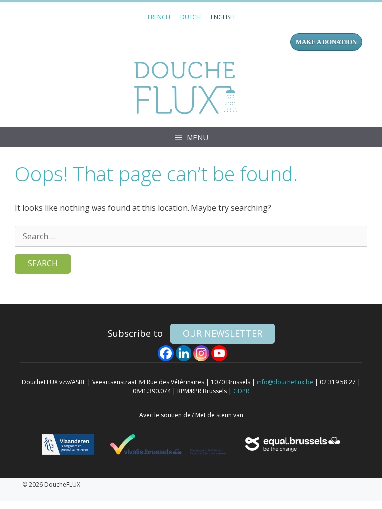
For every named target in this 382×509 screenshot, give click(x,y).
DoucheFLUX (187, 87)
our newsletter (222, 333)
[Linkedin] (183, 353)
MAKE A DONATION (326, 42)
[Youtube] (219, 353)
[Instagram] (201, 353)
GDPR (241, 391)
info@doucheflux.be (285, 382)
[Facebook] (166, 353)
